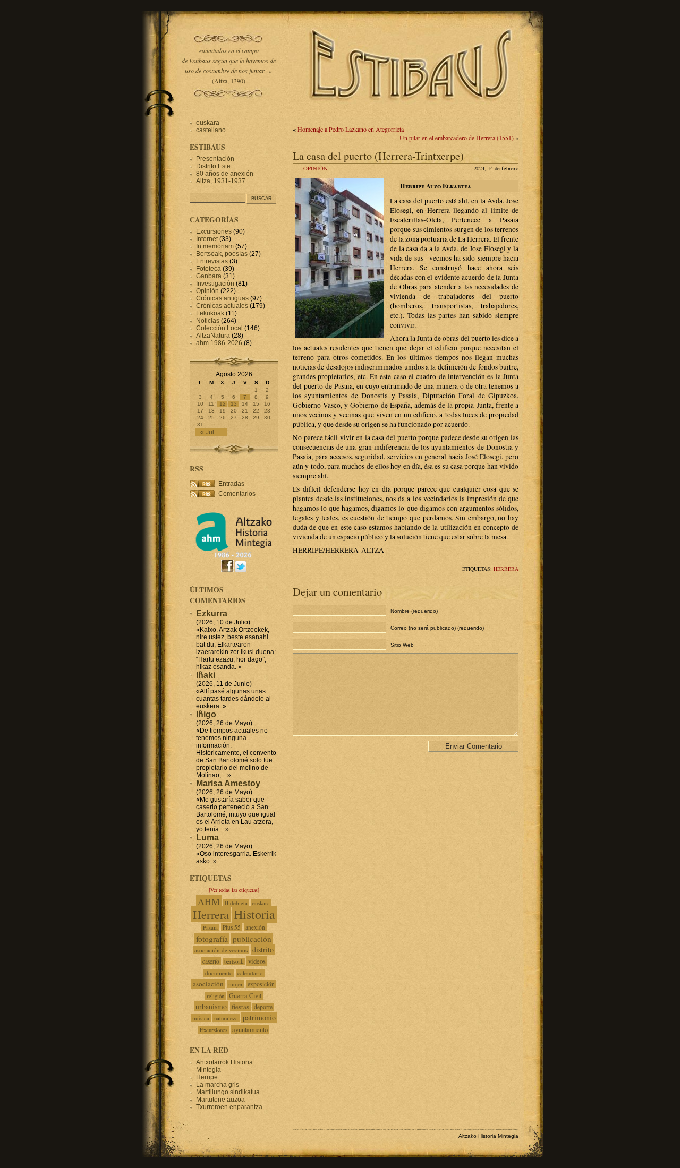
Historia (254, 914)
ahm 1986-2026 (219, 343)
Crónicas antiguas (222, 298)
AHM (209, 901)
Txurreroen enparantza (229, 1107)
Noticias (207, 320)
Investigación (215, 283)
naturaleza (226, 1018)
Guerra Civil (245, 995)
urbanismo (211, 1006)
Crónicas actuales (222, 306)
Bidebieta (236, 903)
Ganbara (209, 276)
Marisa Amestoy (228, 783)
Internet (207, 239)
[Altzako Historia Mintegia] (234, 556)
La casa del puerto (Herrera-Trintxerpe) (378, 155)
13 (234, 404)
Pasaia (210, 927)
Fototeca (208, 268)
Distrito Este (213, 166)
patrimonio (259, 1017)
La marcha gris (217, 1084)
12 (222, 404)
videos (257, 961)
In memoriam (215, 246)
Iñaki (205, 675)
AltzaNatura (213, 335)
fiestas (240, 1006)
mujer (235, 984)
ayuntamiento (250, 1029)
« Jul (207, 432)
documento (219, 973)
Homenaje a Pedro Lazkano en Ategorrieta (351, 129)
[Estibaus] (411, 114)
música (200, 1018)
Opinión (315, 168)
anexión (255, 927)
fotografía (212, 938)
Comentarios (237, 493)
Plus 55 (232, 927)
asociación (208, 984)
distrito (263, 949)
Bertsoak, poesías (222, 253)
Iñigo (206, 714)
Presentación (215, 158)
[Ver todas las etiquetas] (234, 890)
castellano (211, 130)
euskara (207, 122)
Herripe (207, 1077)
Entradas (231, 483)
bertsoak (233, 961)
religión (215, 996)
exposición (261, 984)
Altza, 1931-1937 (220, 181)
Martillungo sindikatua (228, 1092)
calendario (250, 973)
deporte (263, 1007)
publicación (252, 938)
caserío (210, 961)
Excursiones (214, 231)
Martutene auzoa (220, 1099)
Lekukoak (210, 313)
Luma (207, 837)
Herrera (506, 568)
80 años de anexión (224, 173)
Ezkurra (211, 613)
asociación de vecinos (221, 950)
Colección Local (219, 328)
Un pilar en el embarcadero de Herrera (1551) (457, 137)
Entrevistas (212, 261)
